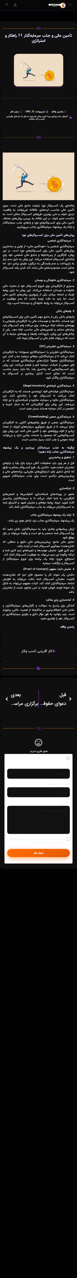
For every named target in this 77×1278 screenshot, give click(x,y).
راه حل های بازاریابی (14, 116)
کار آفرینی (45, 651)
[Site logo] (57, 5)
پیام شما (65, 802)
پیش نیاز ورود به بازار (33, 116)
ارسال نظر (38, 853)
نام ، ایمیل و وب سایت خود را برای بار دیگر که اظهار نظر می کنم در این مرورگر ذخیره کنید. (36, 841)
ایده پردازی (56, 116)
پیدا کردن (46, 116)
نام (68, 765)
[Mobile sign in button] (15, 4)
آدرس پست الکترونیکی (58, 784)
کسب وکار (28, 651)
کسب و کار (40, 119)
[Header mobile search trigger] (7, 4)
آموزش (65, 116)
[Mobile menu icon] (69, 5)
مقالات (32, 119)
